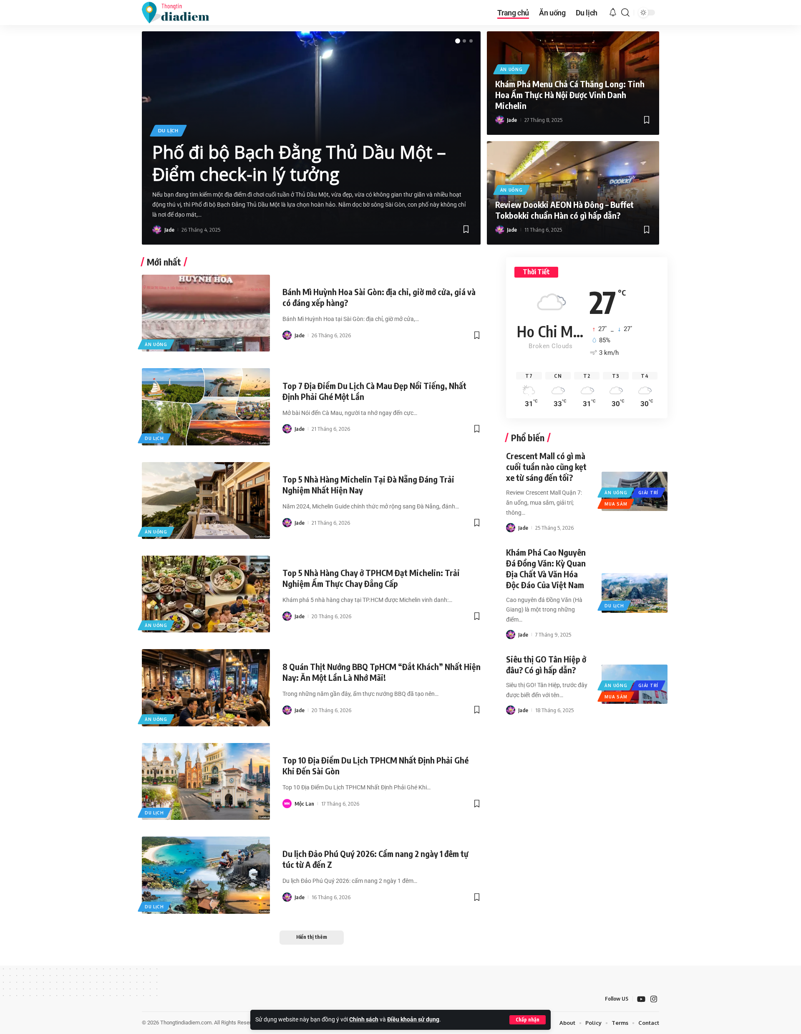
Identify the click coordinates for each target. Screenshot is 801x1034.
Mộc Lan (304, 803)
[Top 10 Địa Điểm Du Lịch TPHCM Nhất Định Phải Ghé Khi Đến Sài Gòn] (206, 781)
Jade (169, 229)
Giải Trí (648, 492)
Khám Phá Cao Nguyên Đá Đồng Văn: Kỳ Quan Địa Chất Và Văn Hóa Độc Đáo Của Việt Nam (546, 568)
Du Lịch (168, 130)
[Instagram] (653, 999)
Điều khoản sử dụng (413, 1019)
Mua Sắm (616, 503)
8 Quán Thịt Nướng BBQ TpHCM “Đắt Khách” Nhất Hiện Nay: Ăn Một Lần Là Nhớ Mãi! (381, 672)
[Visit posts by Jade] (156, 229)
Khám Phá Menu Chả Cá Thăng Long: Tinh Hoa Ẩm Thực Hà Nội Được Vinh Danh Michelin (570, 94)
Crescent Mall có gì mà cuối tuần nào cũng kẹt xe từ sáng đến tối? (546, 466)
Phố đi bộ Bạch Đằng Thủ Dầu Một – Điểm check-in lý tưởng (299, 163)
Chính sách (363, 1019)
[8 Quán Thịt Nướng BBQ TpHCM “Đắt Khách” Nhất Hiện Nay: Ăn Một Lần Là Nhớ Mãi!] (206, 687)
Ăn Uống (511, 69)
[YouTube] (641, 999)
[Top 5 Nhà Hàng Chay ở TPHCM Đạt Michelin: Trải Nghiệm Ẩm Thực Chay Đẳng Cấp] (206, 594)
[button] (527, 1019)
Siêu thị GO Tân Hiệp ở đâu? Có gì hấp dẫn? (546, 664)
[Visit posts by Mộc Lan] (287, 803)
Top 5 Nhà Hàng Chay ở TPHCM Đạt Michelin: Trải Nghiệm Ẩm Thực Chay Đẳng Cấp (371, 578)
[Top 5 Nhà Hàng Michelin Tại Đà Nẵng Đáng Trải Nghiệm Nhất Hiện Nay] (206, 500)
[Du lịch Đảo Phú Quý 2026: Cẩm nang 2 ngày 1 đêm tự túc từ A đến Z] (206, 875)
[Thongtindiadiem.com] (181, 12)
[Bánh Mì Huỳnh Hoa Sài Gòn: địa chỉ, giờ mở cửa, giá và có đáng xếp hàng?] (206, 313)
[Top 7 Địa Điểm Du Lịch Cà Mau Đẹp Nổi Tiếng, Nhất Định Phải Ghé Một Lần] (206, 406)
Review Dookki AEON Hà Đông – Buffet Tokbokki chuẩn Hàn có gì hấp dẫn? (564, 209)
